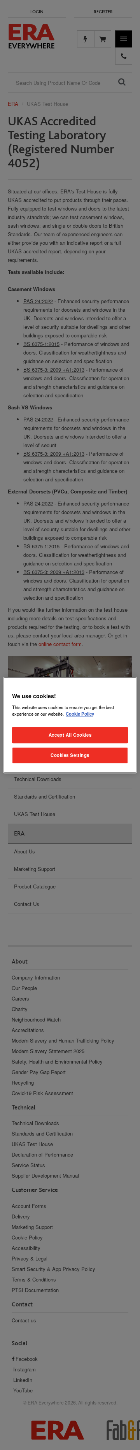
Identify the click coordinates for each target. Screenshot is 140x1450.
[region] (70, 725)
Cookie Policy (80, 714)
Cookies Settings (70, 755)
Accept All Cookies (70, 735)
